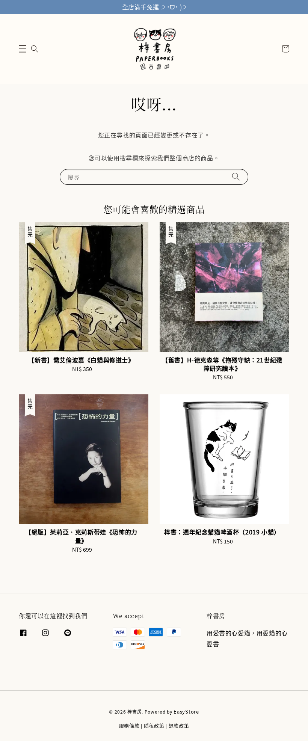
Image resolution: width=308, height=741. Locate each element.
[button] (22, 49)
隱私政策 (154, 725)
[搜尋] (236, 176)
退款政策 (179, 725)
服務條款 (129, 725)
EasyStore (186, 711)
